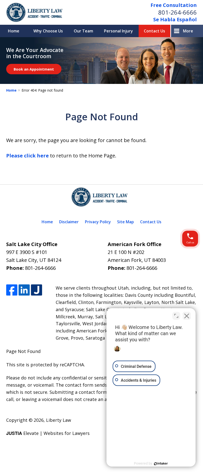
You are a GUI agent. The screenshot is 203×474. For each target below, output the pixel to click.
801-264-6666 (177, 12)
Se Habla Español (175, 19)
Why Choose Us (48, 31)
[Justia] (36, 290)
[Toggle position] (176, 316)
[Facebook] (11, 290)
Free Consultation (174, 5)
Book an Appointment (34, 69)
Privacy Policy (98, 222)
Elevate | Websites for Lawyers (48, 433)
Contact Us (154, 31)
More (188, 31)
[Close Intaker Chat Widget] (187, 316)
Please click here (27, 155)
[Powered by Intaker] (160, 463)
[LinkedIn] (24, 290)
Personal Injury (118, 31)
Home (13, 31)
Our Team (83, 31)
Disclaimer (69, 222)
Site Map (125, 222)
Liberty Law (58, 420)
